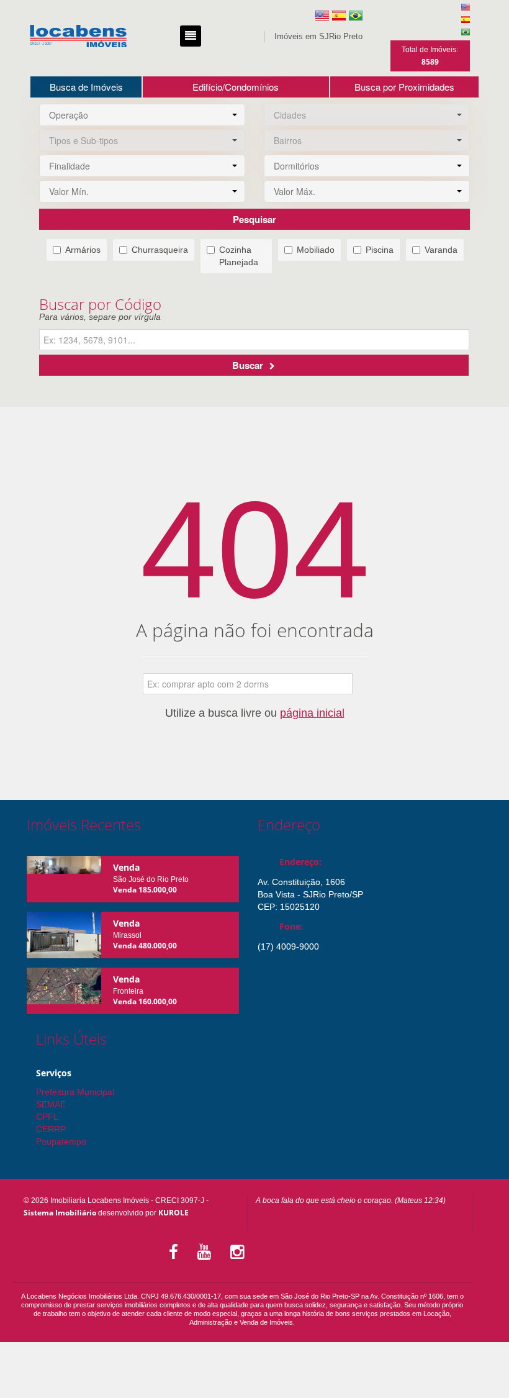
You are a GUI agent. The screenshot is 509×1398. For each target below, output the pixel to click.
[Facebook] (175, 1252)
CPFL (47, 1117)
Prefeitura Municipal (75, 1092)
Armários (83, 250)
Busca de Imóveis (86, 86)
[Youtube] (206, 1252)
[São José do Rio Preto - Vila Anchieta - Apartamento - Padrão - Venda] (64, 879)
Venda (126, 867)
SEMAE (51, 1104)
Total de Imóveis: (430, 56)
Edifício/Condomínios (235, 86)
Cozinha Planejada (238, 256)
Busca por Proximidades (404, 86)
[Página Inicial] (78, 36)
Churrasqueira (160, 250)
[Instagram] (239, 1252)
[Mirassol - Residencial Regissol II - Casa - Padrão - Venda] (64, 935)
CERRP (51, 1129)
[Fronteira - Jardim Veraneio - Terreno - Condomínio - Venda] (64, 991)
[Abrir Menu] (190, 36)
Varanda (441, 250)
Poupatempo (61, 1141)
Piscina (380, 250)
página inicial (312, 713)
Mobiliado (316, 250)
